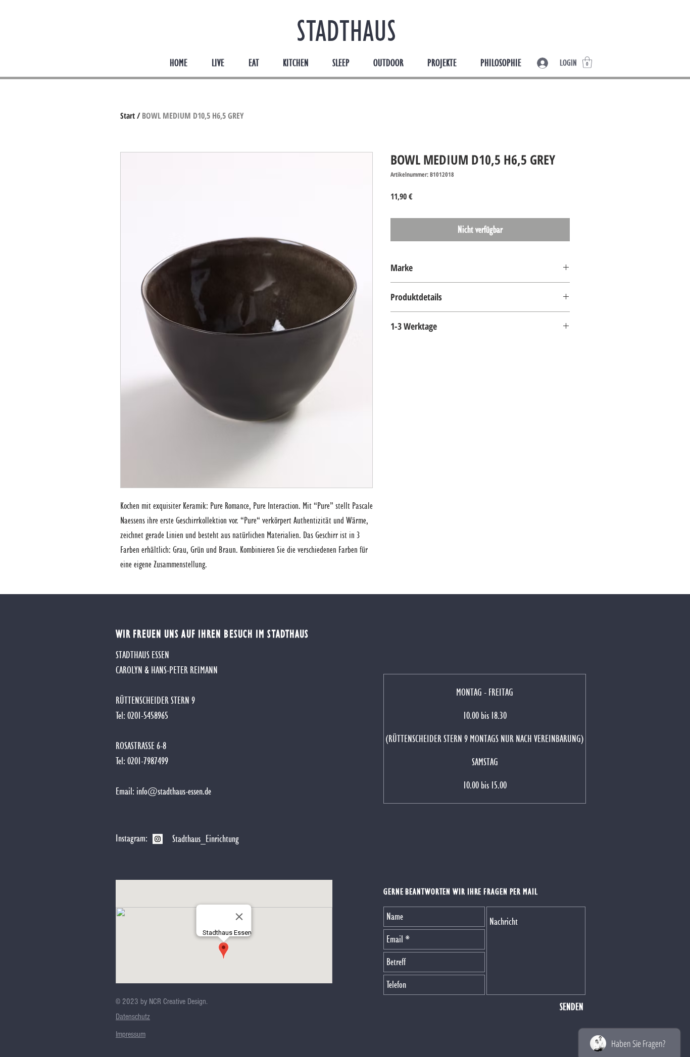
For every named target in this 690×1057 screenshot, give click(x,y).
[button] (587, 62)
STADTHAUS (347, 30)
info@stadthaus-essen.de (173, 791)
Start (127, 115)
